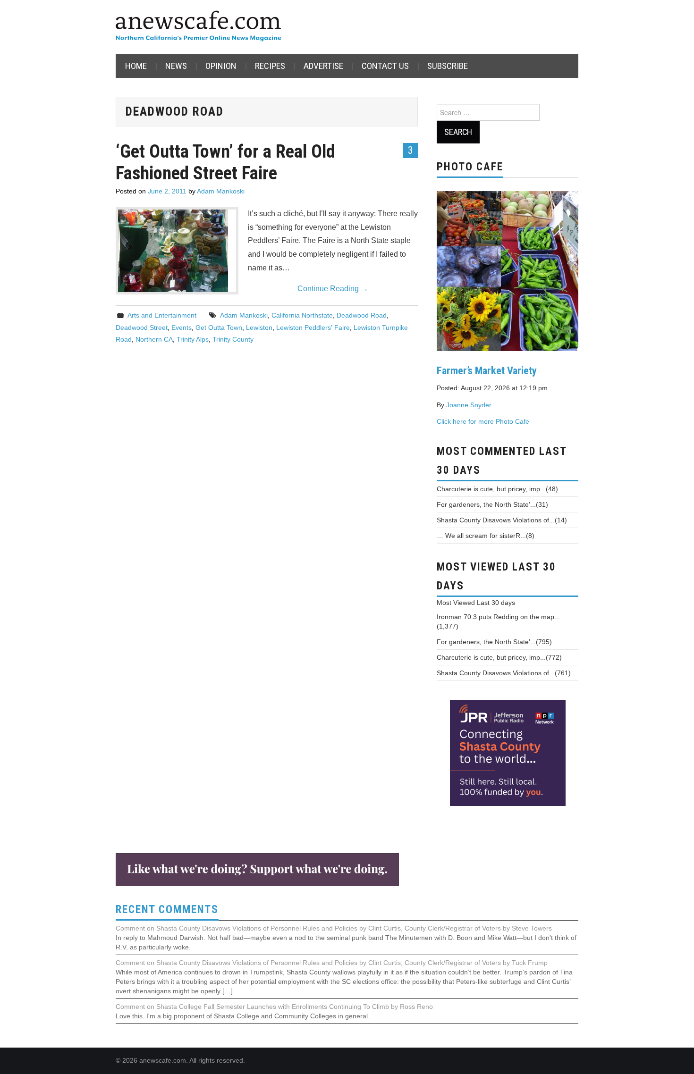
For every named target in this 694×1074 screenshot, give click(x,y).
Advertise (323, 65)
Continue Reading (332, 289)
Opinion (221, 65)
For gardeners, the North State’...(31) (492, 504)
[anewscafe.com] (198, 27)
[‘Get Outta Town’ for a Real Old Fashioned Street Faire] (177, 251)
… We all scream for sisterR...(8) (485, 535)
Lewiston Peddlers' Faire (313, 327)
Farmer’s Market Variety (487, 370)
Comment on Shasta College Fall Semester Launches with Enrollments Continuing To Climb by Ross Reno (274, 1006)
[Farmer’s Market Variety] (507, 270)
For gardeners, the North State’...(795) (494, 642)
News (176, 65)
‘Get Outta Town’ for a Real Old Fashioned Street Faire (225, 162)
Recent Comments (167, 909)
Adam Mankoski (221, 191)
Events (181, 327)
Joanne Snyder (468, 405)
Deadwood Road (362, 315)
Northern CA (154, 339)
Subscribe (447, 65)
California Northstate (302, 315)
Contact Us (385, 65)
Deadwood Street (142, 327)
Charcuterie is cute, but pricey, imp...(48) (497, 489)
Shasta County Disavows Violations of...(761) (504, 673)
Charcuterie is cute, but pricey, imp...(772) (499, 657)
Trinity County (233, 339)
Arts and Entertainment (161, 315)
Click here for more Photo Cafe (483, 421)
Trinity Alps (193, 339)
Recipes (270, 65)
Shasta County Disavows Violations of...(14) (502, 520)
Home (136, 65)
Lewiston (259, 327)
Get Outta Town (218, 327)
